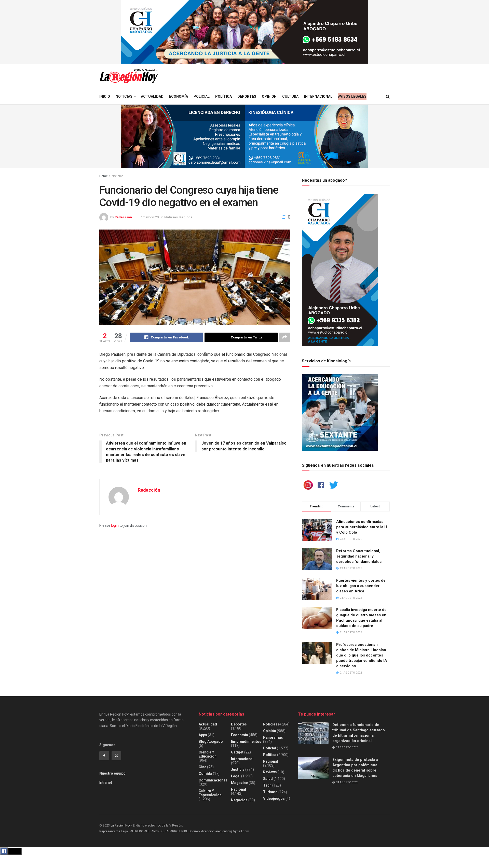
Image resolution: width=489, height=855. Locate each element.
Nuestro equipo (112, 773)
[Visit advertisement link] (244, 32)
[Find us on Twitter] (116, 755)
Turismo (270, 792)
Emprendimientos (246, 741)
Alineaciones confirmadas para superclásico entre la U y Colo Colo (361, 527)
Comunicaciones (213, 780)
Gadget (237, 752)
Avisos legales (352, 96)
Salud (268, 779)
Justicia (237, 769)
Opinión (269, 96)
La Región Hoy (121, 825)
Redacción (123, 217)
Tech (267, 785)
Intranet (105, 782)
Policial (202, 96)
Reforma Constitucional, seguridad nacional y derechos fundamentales (359, 556)
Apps (203, 735)
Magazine (239, 783)
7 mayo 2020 (149, 217)
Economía (178, 96)
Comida (205, 774)
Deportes (246, 96)
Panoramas (273, 737)
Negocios (239, 800)
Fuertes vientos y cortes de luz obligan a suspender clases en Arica (361, 585)
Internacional (318, 96)
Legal (235, 776)
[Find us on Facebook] (104, 755)
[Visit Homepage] (128, 76)
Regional (186, 217)
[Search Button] (388, 96)
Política (223, 96)
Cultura (290, 96)
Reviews (270, 772)
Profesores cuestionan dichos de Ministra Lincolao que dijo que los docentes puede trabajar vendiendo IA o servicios (361, 655)
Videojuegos (274, 798)
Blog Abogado (211, 741)
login (115, 525)
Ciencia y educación (207, 754)
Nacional (238, 789)
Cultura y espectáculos (210, 793)
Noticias (124, 96)
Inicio (104, 96)
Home (103, 176)
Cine (202, 767)
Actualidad (152, 96)
